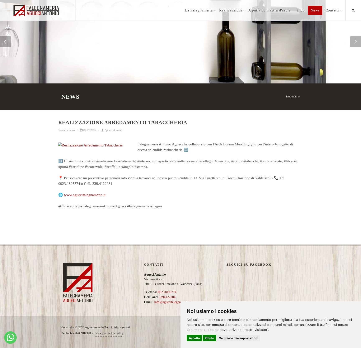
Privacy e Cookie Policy (109, 333)
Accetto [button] (194, 338)
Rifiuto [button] (209, 338)
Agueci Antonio (113, 130)
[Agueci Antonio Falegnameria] (10, 337)
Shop (300, 10)
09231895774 (167, 292)
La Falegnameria (199, 10)
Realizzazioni (230, 10)
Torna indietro (293, 96)
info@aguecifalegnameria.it (172, 302)
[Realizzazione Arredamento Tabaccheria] (94, 145)
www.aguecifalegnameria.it (85, 195)
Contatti (332, 10)
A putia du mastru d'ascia (269, 10)
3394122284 (167, 297)
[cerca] (353, 9)
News (315, 10)
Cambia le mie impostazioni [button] (238, 338)
